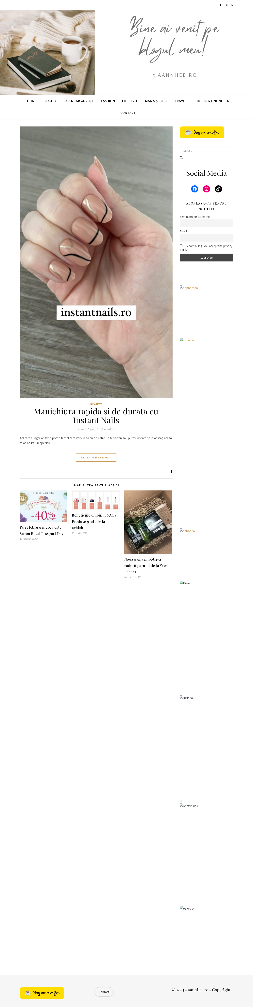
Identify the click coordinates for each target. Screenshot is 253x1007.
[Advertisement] (206, 461)
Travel (181, 101)
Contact (128, 113)
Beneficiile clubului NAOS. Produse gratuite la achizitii (94, 521)
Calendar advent (78, 101)
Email (183, 231)
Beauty (50, 101)
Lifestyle (130, 101)
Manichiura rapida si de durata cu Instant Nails (96, 415)
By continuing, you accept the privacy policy (206, 248)
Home (32, 101)
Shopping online (208, 101)
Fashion (108, 101)
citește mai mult (96, 457)
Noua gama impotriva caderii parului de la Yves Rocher (146, 565)
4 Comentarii (106, 429)
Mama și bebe (156, 101)
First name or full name (195, 217)
